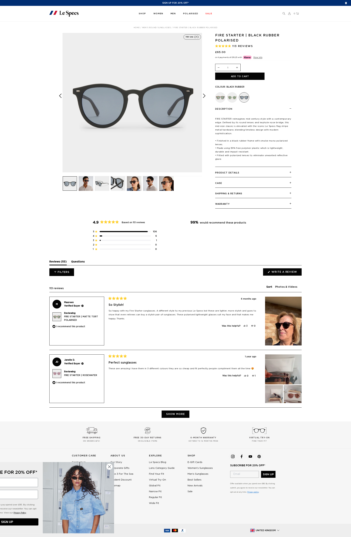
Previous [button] (60, 105)
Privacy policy (253, 492)
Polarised (190, 14)
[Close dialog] (141, 467)
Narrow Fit (155, 491)
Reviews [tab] (58, 262)
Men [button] (173, 14)
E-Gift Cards (195, 462)
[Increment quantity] (237, 67)
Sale (190, 491)
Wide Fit (154, 503)
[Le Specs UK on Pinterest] (259, 456)
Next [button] (204, 105)
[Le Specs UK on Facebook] (241, 456)
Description (223, 109)
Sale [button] (208, 14)
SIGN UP (268, 474)
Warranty (222, 204)
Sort (269, 287)
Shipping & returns (228, 193)
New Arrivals (195, 486)
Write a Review (286, 273)
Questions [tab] (78, 262)
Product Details (227, 173)
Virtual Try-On (157, 480)
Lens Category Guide (162, 468)
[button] (284, 13)
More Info (257, 57)
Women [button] (158, 14)
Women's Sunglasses (200, 468)
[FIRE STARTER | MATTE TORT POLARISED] (220, 97)
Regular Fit (155, 497)
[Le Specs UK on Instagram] (232, 456)
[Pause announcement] (346, 3)
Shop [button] (142, 14)
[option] (132, 102)
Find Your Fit (156, 474)
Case (218, 183)
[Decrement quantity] (218, 67)
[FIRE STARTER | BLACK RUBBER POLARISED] (244, 97)
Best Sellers (194, 480)
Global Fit (155, 486)
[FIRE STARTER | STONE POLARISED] (232, 97)
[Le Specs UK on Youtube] (250, 456)
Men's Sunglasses (198, 474)
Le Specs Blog (157, 462)
